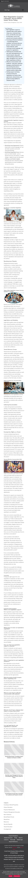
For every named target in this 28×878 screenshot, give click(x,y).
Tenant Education (8, 826)
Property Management (13, 835)
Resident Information (8, 837)
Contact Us (6, 839)
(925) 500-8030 (5, 1)
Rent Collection (7, 814)
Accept (10, 876)
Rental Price (7, 819)
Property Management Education (12, 812)
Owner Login (12, 839)
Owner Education (8, 807)
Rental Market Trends (9, 817)
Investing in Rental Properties (11, 804)
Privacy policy (17, 876)
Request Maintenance (13, 841)
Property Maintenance (9, 809)
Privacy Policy (14, 847)
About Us (20, 837)
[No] (26, 874)
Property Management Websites (13, 851)
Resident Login (20, 839)
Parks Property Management (10, 22)
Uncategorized (7, 829)
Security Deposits (8, 824)
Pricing (15, 837)
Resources (6, 821)
